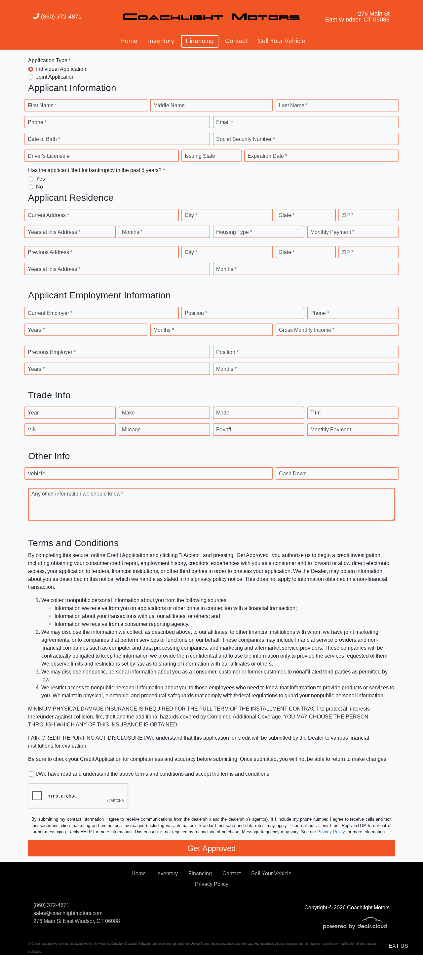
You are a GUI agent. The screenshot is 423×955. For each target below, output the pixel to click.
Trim (315, 412)
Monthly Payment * (332, 232)
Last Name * (293, 105)
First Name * (42, 105)
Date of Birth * (44, 139)
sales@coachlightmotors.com (67, 913)
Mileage (131, 429)
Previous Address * (50, 252)
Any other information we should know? (77, 494)
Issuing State (200, 156)
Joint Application (55, 77)
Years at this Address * (54, 232)
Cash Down (293, 473)
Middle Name (169, 105)
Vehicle (36, 473)
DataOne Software (138, 943)
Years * (36, 330)
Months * (132, 232)
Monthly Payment (330, 429)
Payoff (223, 429)
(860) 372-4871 (60, 16)
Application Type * (49, 60)
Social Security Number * (245, 139)
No (39, 187)
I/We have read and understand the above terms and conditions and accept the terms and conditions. (153, 774)
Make (128, 412)
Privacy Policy (331, 831)
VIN (32, 429)
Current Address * (48, 215)
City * (191, 215)
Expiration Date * (267, 156)
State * (286, 215)
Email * (224, 122)
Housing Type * (234, 232)
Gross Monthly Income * (306, 330)
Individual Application (61, 69)
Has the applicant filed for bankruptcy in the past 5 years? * (96, 170)
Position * (196, 313)
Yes (40, 179)
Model (223, 412)
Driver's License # (49, 156)
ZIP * (347, 215)
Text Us (396, 946)
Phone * (37, 122)
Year (33, 412)
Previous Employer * (52, 352)
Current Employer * (50, 313)
